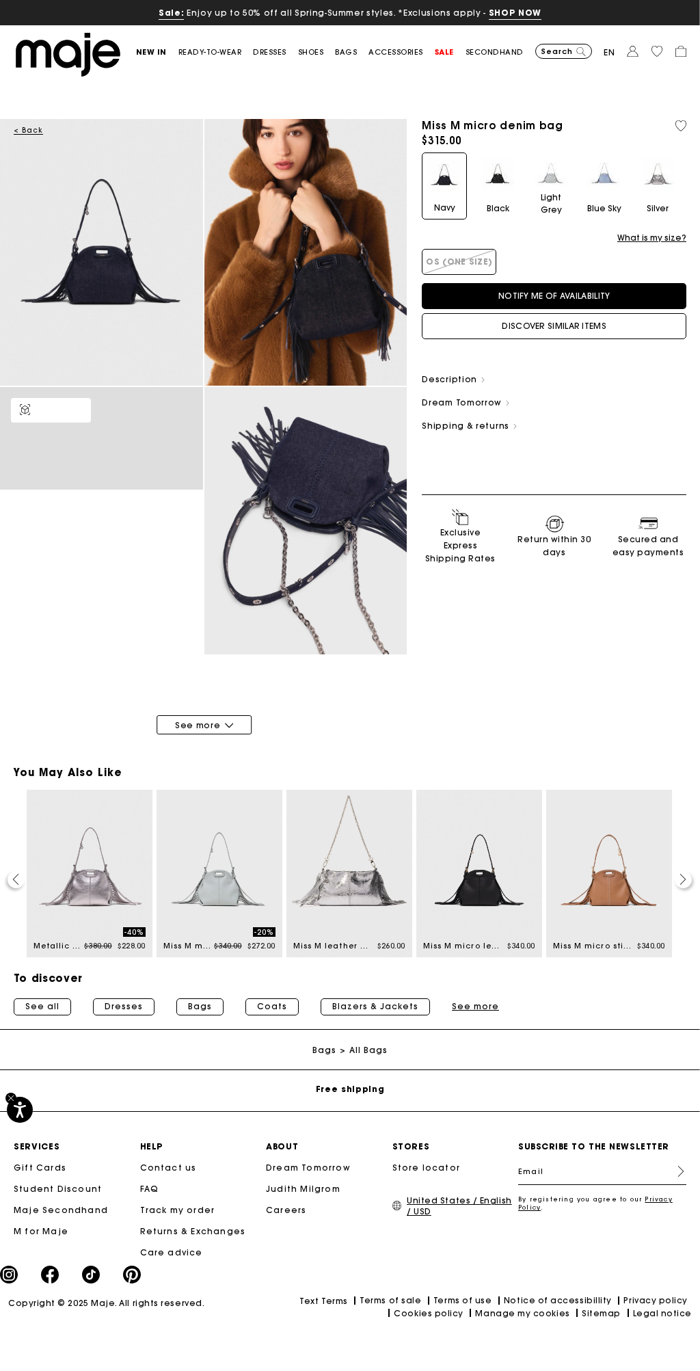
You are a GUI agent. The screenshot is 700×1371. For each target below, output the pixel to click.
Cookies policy (428, 1313)
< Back (28, 130)
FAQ (149, 1189)
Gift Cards (40, 1167)
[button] (157, 52)
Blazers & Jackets (375, 1006)
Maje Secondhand (61, 1210)
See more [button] (475, 1006)
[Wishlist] (680, 125)
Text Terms (323, 1301)
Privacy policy (655, 1300)
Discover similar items (554, 326)
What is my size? (651, 238)
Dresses (124, 1006)
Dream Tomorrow (308, 1167)
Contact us (168, 1167)
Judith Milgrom (303, 1189)
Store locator (426, 1167)
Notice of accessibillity (558, 1300)
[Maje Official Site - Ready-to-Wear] (68, 54)
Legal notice (662, 1313)
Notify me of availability (554, 296)
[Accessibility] (20, 1110)
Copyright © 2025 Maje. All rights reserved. (106, 1303)
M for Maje (41, 1231)
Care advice (171, 1252)
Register (675, 1171)
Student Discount (58, 1189)
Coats (272, 1006)
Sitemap (601, 1313)
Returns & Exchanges (193, 1231)
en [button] (609, 52)
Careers (286, 1210)
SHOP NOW (515, 13)
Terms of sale (390, 1300)
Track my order (177, 1210)
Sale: (171, 13)
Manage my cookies (522, 1313)
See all (42, 1006)
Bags (200, 1006)
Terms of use (462, 1300)
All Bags (368, 1050)
